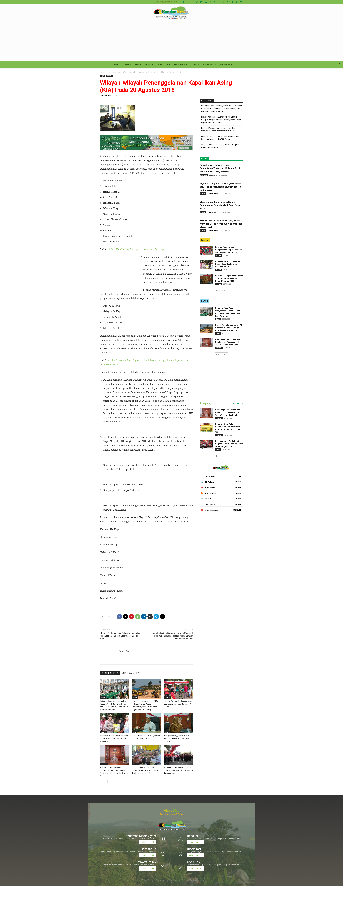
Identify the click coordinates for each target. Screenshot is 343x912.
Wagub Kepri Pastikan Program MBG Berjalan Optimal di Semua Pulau (220, 146)
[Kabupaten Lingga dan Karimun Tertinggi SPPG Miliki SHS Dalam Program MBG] (178, 723)
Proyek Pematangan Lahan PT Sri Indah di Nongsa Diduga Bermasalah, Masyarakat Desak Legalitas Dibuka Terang (221, 120)
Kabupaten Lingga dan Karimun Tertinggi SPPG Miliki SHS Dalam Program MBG (176, 738)
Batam (103, 697)
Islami (194, 65)
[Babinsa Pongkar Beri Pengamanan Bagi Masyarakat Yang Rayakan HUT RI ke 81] (178, 689)
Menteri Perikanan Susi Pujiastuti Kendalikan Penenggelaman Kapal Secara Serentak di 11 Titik (120, 636)
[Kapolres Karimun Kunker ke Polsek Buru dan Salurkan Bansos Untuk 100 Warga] (114, 723)
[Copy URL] (162, 616)
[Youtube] (241, 2)
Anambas (117, 72)
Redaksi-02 (213, 175)
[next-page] (106, 781)
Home (117, 65)
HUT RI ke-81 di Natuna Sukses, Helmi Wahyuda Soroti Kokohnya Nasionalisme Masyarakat (221, 223)
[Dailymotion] (184, 2)
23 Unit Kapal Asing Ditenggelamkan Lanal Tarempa (136, 249)
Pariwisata (225, 65)
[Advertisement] (171, 41)
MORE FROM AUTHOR (131, 673)
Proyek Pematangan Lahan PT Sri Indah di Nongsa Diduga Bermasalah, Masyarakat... (228, 327)
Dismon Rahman (214, 193)
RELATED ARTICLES (110, 673)
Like (239, 476)
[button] (340, 65)
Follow (238, 482)
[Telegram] (156, 616)
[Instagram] (201, 2)
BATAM (204, 301)
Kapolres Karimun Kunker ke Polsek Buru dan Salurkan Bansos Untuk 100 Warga (114, 738)
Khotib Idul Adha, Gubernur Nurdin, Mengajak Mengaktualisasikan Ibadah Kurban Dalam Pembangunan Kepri (172, 636)
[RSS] (214, 2)
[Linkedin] (206, 2)
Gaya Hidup (208, 65)
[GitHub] (197, 2)
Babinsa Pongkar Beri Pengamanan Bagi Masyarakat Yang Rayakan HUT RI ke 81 (178, 704)
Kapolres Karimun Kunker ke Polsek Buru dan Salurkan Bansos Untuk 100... (227, 264)
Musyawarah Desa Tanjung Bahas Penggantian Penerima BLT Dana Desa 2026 (220, 205)
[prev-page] (101, 781)
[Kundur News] (171, 12)
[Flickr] (192, 2)
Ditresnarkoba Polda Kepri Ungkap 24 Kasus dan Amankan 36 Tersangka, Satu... (229, 444)
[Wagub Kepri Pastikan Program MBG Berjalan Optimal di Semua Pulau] (146, 723)
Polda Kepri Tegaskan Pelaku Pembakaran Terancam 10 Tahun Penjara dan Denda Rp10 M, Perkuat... (221, 168)
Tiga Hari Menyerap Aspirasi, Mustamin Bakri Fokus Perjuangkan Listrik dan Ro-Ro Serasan (221, 186)
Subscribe (237, 510)
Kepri (126, 65)
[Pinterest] (210, 2)
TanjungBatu (209, 403)
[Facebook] (188, 2)
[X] (232, 2)
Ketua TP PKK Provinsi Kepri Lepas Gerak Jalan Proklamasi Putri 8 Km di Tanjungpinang (178, 770)
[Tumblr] (228, 2)
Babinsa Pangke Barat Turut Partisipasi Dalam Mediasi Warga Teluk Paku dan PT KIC (145, 770)
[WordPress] (237, 2)
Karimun (167, 697)
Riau (137, 65)
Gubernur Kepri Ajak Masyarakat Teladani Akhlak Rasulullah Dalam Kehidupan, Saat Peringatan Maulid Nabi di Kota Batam (221, 108)
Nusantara (162, 65)
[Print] (150, 616)
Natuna (204, 158)
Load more (220, 291)
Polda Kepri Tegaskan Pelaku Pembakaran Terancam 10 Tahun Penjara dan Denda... (228, 342)
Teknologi (179, 65)
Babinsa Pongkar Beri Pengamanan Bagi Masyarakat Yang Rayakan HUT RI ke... (228, 249)
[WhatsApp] (137, 616)
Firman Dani (106, 95)
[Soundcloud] (219, 2)
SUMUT (148, 65)
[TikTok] (223, 2)
